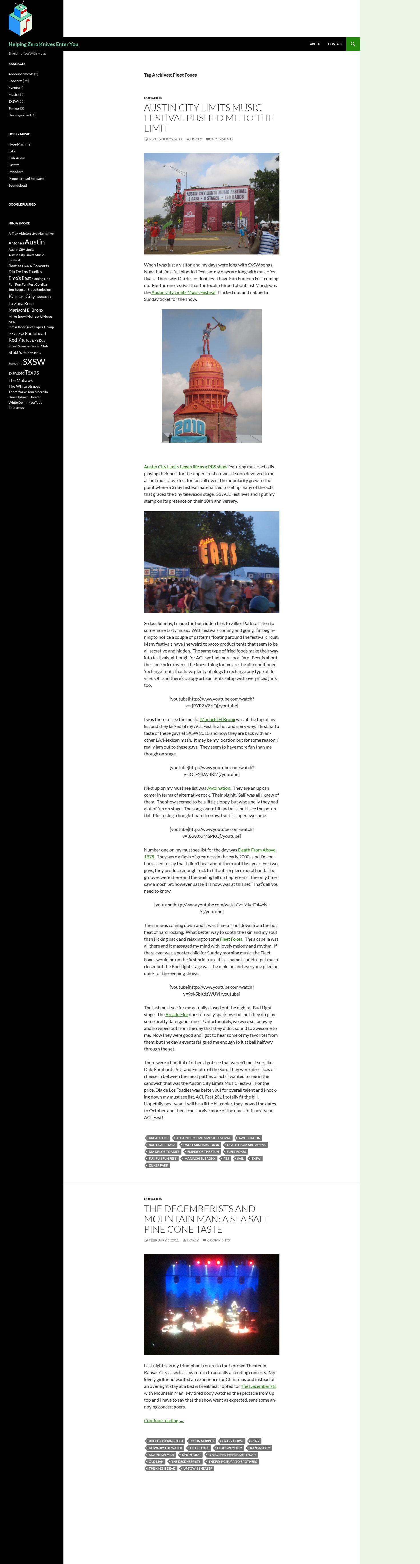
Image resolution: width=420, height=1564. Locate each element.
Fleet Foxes (231, 939)
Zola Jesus (16, 407)
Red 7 (15, 340)
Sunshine (15, 363)
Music (13, 94)
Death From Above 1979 (246, 1145)
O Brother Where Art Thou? (232, 1454)
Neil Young (191, 1454)
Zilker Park (158, 1165)
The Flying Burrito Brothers (233, 1461)
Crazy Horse (232, 1441)
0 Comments (222, 139)
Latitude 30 (43, 297)
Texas (32, 372)
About (315, 44)
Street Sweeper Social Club (28, 346)
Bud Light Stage (162, 1145)
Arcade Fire (176, 1014)
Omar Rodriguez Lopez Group (31, 327)
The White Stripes (24, 386)
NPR (12, 322)
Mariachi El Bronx (217, 719)
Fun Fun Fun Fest (163, 1158)
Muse (47, 316)
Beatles (15, 265)
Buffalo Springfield (166, 1441)
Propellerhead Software (26, 178)
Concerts (153, 97)
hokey (196, 139)
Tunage (14, 108)
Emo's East (20, 278)
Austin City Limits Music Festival (183, 292)
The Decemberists (258, 1386)
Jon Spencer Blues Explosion (30, 289)
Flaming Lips (40, 278)
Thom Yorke (18, 392)
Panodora (16, 172)
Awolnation (218, 788)
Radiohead (35, 333)
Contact (335, 44)
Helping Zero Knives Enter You (43, 44)
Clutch (27, 266)
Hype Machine (19, 144)
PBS (226, 1158)
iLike (12, 151)
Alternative (46, 233)
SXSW (256, 1158)
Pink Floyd (16, 334)
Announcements (21, 74)
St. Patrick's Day (33, 340)
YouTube (35, 402)
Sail (240, 1158)
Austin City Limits (21, 249)
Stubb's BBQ (32, 353)
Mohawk (34, 316)
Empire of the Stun (203, 1151)
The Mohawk (21, 380)
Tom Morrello (37, 392)
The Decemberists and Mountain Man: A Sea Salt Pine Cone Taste (206, 1219)
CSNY (255, 1441)
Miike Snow (17, 316)
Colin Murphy (202, 1441)
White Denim (18, 402)
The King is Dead (162, 1468)
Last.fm (14, 165)
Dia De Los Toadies (164, 1151)
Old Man (156, 1461)
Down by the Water (165, 1448)
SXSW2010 (16, 373)
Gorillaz (41, 284)
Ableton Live (28, 233)
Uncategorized (20, 115)
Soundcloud (18, 185)
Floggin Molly (229, 1448)
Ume (12, 397)
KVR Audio (17, 158)
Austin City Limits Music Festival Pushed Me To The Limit (209, 118)
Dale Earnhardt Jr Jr (201, 1145)
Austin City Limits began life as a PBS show (185, 466)
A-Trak (13, 233)
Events (14, 87)
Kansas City (260, 1448)
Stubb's (15, 352)
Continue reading (164, 1420)
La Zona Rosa (21, 303)
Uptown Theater (197, 1468)
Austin (35, 241)
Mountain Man (161, 1454)
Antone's (16, 242)
